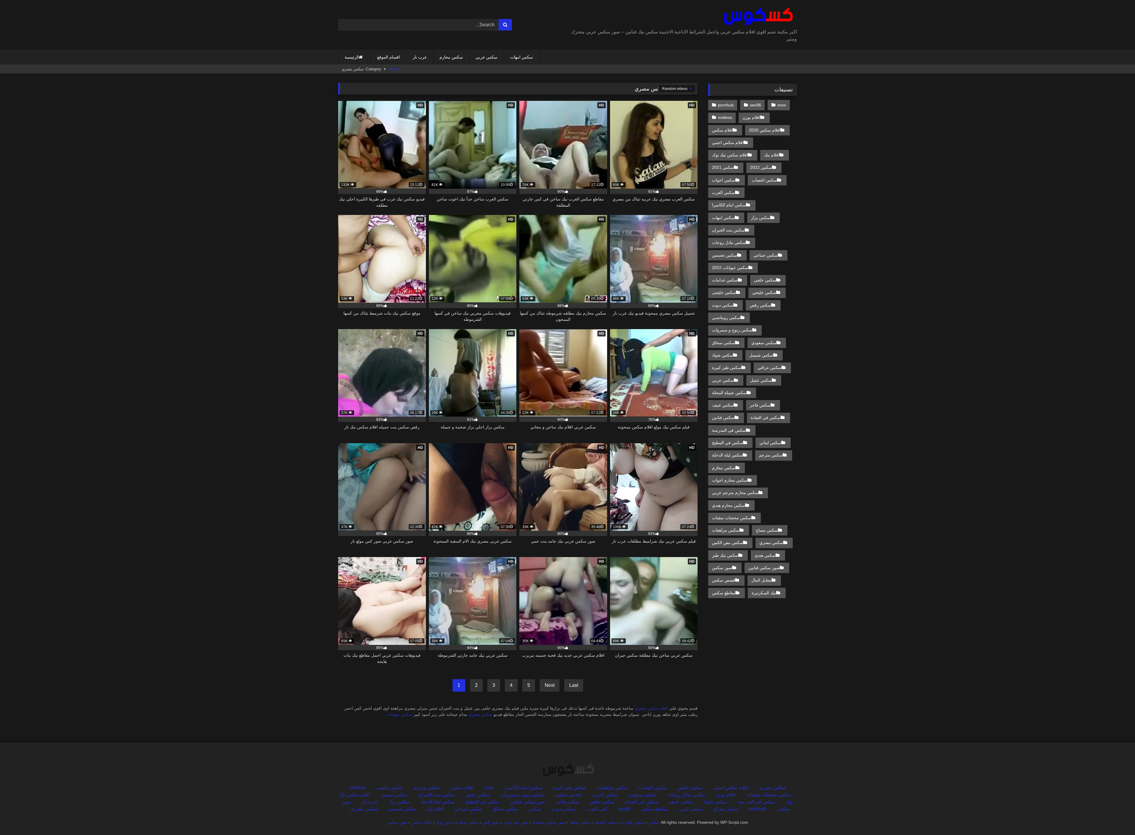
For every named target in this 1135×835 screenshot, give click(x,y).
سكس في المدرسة (729, 430)
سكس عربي (486, 57)
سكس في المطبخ (727, 442)
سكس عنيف (723, 405)
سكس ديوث (722, 305)
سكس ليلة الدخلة (727, 455)
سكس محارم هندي (728, 505)
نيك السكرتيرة (764, 592)
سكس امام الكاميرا (729, 205)
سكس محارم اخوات (730, 480)
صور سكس (722, 567)
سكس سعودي (763, 342)
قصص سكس (723, 580)
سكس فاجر (760, 405)
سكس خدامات (725, 280)
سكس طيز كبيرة (726, 367)
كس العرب (596, 808)
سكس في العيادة (766, 417)
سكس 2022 (761, 167)
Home (394, 69)
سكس (534, 808)
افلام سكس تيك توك (730, 155)
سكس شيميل (761, 355)
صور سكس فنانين (764, 567)
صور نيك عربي (515, 822)
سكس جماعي (765, 255)
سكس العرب (723, 192)
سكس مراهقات (726, 530)
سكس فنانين (723, 417)
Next (549, 685)
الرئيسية (352, 57)
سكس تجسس (724, 255)
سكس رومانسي (726, 317)
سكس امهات (521, 57)
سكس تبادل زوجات (729, 242)
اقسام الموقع (388, 57)
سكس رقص (760, 305)
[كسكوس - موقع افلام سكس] (757, 16)
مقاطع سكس (723, 592)
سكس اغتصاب (764, 180)
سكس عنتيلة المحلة (729, 392)
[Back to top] (1116, 817)
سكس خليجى (724, 292)
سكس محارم (451, 57)
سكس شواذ (722, 355)
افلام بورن (751, 117)
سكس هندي (765, 555)
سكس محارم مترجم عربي (735, 492)
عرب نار (420, 57)
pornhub (726, 105)
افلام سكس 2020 (764, 130)
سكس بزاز (760, 217)
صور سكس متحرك (548, 822)
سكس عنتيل (761, 380)
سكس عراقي (769, 367)
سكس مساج (767, 530)
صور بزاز (443, 822)
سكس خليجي (764, 292)
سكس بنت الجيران (728, 230)
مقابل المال (761, 580)
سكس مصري (480, 714)
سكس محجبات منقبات (731, 517)
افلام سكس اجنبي (728, 142)
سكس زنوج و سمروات (732, 330)
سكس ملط (580, 822)
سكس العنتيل (606, 822)
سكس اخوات (723, 180)
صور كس (490, 822)
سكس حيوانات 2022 (730, 267)
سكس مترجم (771, 455)
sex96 (755, 105)
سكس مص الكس (727, 542)
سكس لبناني (770, 442)
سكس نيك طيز (725, 555)
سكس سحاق (723, 342)
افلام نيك (771, 155)
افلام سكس (722, 130)
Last (573, 685)
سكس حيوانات (399, 714)
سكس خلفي (765, 280)
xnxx (781, 105)
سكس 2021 (723, 167)
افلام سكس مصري (651, 708)
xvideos (725, 117)
